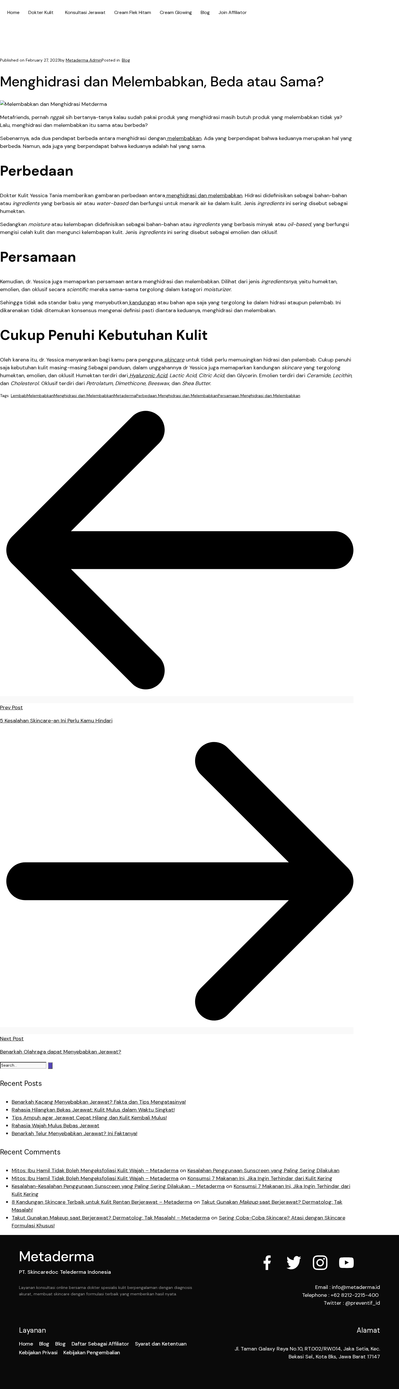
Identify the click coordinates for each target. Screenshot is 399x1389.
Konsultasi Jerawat (85, 12)
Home (13, 12)
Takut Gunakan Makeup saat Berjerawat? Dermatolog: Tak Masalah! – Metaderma (111, 1217)
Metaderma (125, 395)
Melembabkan (40, 395)
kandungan (142, 302)
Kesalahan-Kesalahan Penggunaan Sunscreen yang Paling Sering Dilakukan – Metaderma (118, 1186)
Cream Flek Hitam (132, 12)
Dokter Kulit (40, 12)
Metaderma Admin (84, 60)
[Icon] (267, 1262)
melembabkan (184, 138)
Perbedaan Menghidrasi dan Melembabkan (177, 395)
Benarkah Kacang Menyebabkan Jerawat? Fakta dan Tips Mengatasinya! (99, 1101)
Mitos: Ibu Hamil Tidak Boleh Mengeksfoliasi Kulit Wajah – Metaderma (95, 1170)
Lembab (19, 395)
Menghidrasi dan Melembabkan (84, 395)
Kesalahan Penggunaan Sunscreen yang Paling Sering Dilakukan (263, 1170)
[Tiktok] (372, 1262)
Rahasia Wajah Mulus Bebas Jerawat (55, 1125)
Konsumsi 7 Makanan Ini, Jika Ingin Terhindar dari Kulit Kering (260, 1178)
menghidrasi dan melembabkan (203, 195)
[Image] (346, 1262)
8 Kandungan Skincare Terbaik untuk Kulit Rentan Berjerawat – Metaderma (102, 1201)
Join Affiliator (232, 12)
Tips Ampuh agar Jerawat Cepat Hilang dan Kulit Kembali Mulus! (89, 1117)
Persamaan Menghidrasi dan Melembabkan (259, 395)
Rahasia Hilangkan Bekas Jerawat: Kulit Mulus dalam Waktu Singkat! (93, 1109)
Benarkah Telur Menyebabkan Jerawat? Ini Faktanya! (74, 1133)
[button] (42, 12)
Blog (205, 12)
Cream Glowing (176, 12)
